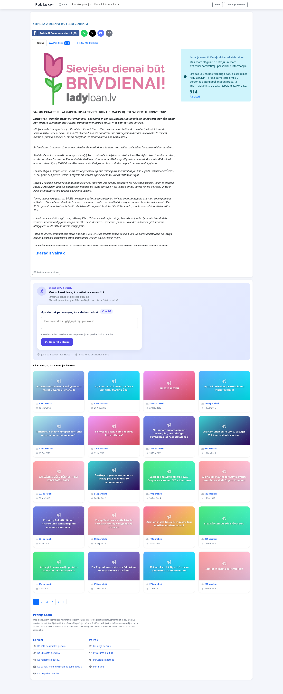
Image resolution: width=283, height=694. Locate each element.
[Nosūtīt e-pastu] (100, 33)
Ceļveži (38, 640)
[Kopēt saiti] (109, 33)
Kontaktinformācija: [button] (105, 4)
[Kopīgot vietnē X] (92, 33)
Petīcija (39, 43)
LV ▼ (65, 4)
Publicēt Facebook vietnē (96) (58, 33)
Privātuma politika (87, 43)
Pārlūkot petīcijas (82, 4)
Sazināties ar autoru (48, 272)
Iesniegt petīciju (236, 4)
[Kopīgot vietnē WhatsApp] (84, 33)
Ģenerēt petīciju (59, 341)
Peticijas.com (45, 4)
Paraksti (61, 43)
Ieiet (217, 4)
